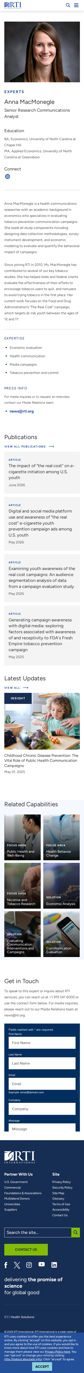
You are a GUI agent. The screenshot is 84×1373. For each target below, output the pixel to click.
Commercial (12, 1187)
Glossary (58, 1198)
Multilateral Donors (17, 1198)
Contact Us (60, 1215)
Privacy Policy (61, 1182)
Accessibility (60, 1209)
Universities (12, 1204)
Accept (43, 1366)
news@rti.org (22, 411)
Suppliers (10, 1209)
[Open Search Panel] (68, 5)
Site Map (58, 1193)
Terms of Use (61, 1204)
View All (16, 687)
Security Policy (62, 1187)
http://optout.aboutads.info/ (23, 1359)
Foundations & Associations (23, 1193)
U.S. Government (16, 1182)
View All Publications (25, 446)
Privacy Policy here (57, 1352)
